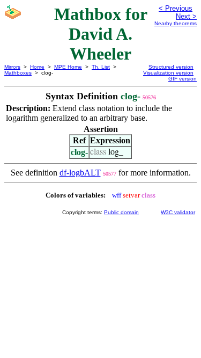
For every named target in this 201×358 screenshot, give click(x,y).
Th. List (101, 67)
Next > (186, 16)
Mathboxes (18, 73)
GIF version (182, 79)
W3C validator (178, 212)
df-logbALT (80, 172)
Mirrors (12, 67)
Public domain (121, 212)
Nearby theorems (175, 23)
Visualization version (168, 73)
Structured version (170, 67)
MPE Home (68, 67)
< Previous (175, 8)
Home (37, 67)
